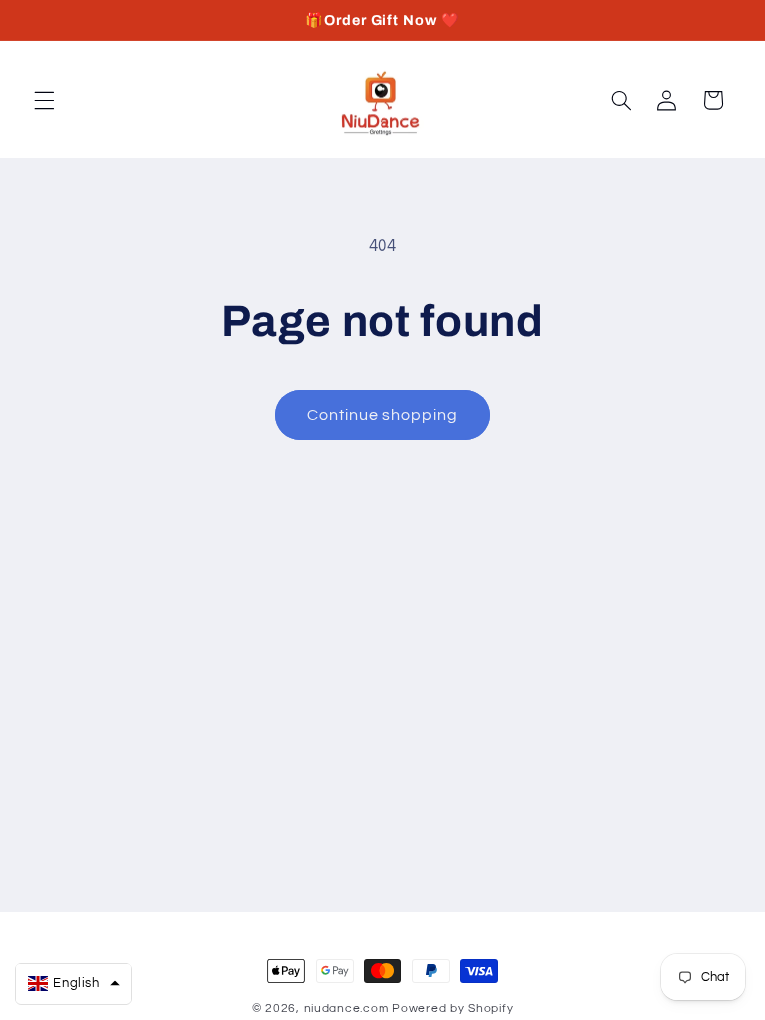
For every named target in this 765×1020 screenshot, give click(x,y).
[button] (44, 100)
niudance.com (346, 1008)
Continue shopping (383, 415)
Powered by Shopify (452, 1008)
